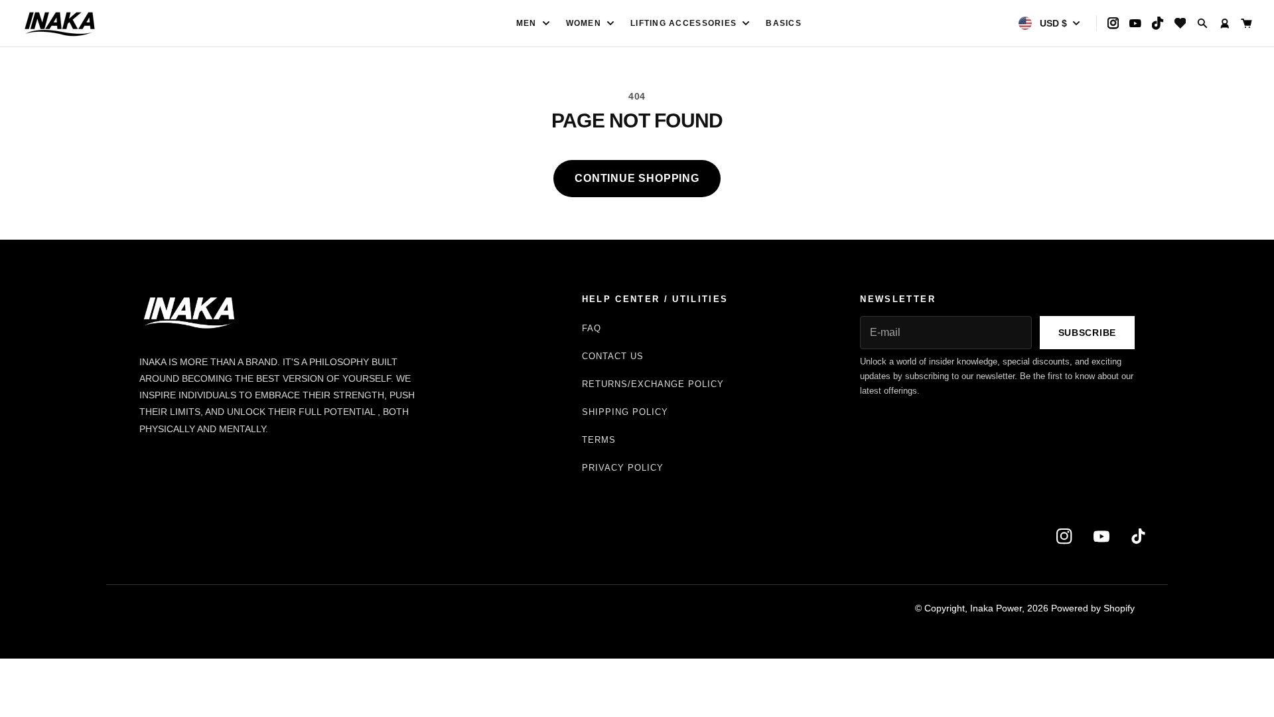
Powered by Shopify (1093, 608)
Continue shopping (637, 178)
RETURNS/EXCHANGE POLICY (653, 384)
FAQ (591, 328)
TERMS (599, 440)
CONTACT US (613, 356)
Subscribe (1087, 332)
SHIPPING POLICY (625, 412)
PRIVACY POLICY (623, 468)
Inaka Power (996, 608)
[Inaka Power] (160, 23)
